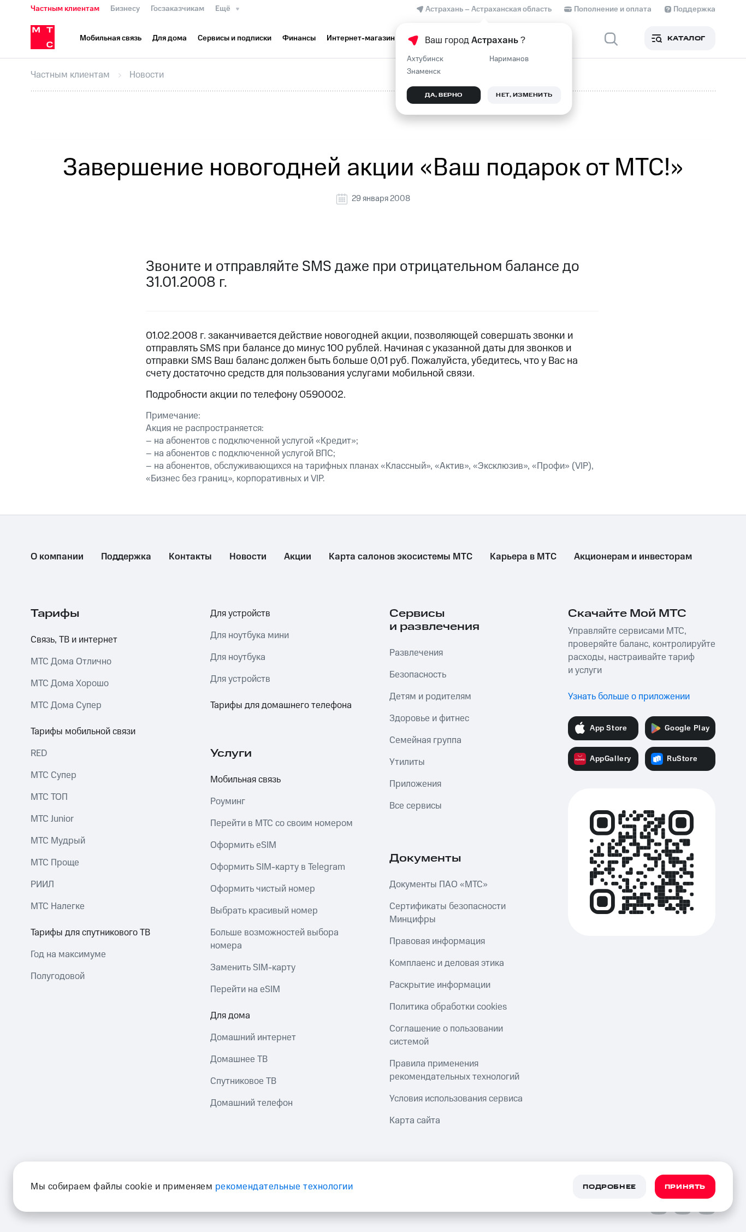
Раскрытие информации (439, 985)
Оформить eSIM (243, 845)
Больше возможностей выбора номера (274, 939)
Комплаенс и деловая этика (446, 963)
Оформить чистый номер (262, 888)
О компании (57, 556)
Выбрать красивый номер (264, 910)
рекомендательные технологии (284, 1186)
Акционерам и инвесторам (633, 556)
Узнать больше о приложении (629, 696)
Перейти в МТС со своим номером (281, 823)
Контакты (190, 556)
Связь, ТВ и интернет (74, 639)
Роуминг (227, 801)
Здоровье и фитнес (429, 718)
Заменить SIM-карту (252, 967)
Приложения (415, 784)
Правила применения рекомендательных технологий (454, 1070)
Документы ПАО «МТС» (438, 884)
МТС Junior (52, 819)
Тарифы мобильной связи (83, 731)
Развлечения (416, 652)
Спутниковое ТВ (243, 1081)
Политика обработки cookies (448, 1006)
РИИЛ (42, 884)
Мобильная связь (245, 779)
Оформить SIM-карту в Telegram (277, 867)
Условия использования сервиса (456, 1098)
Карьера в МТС (523, 556)
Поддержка (126, 556)
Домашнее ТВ (239, 1059)
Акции (297, 556)
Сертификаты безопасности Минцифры (447, 913)
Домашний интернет (253, 1037)
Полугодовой (58, 976)
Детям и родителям (430, 696)
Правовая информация (437, 941)
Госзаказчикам (177, 8)
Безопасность (417, 674)
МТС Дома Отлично (71, 661)
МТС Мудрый (58, 840)
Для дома (230, 1015)
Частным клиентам (65, 8)
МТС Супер (53, 775)
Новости (248, 556)
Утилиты (407, 762)
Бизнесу (125, 8)
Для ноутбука (237, 657)
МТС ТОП (49, 797)
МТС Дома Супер (66, 705)
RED (39, 753)
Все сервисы (415, 805)
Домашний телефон (251, 1103)
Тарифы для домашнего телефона (281, 705)
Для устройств (240, 613)
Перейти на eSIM (245, 989)
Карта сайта (414, 1120)
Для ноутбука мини (249, 635)
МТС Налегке (58, 906)
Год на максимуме (68, 954)
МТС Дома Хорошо (70, 683)
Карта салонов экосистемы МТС (400, 556)
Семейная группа (425, 740)
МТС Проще (55, 862)
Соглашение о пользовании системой (446, 1035)
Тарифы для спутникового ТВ (90, 932)
